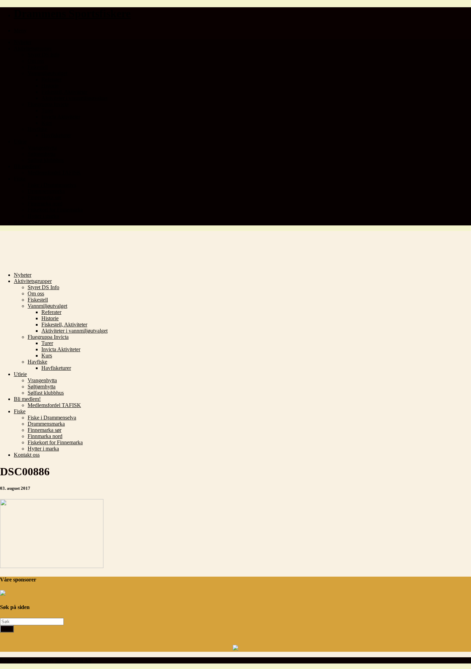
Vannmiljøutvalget (47, 73)
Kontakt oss (27, 222)
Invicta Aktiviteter (60, 117)
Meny (20, 30)
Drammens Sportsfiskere (72, 13)
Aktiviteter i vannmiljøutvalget (74, 98)
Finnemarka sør (44, 197)
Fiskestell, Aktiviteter (64, 92)
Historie (50, 86)
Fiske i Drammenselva (52, 185)
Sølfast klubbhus (46, 160)
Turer (47, 110)
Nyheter (22, 42)
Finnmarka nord (45, 203)
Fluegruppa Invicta (48, 104)
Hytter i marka (43, 216)
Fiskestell (38, 67)
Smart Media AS (73, 660)
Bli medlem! (27, 166)
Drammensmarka (46, 191)
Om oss (36, 61)
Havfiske (37, 129)
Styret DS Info (43, 55)
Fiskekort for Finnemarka (55, 210)
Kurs (46, 123)
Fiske (20, 179)
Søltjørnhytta (42, 154)
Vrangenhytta (42, 148)
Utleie (20, 141)
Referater (51, 79)
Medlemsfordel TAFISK (54, 172)
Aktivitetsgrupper (33, 48)
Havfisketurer (56, 135)
